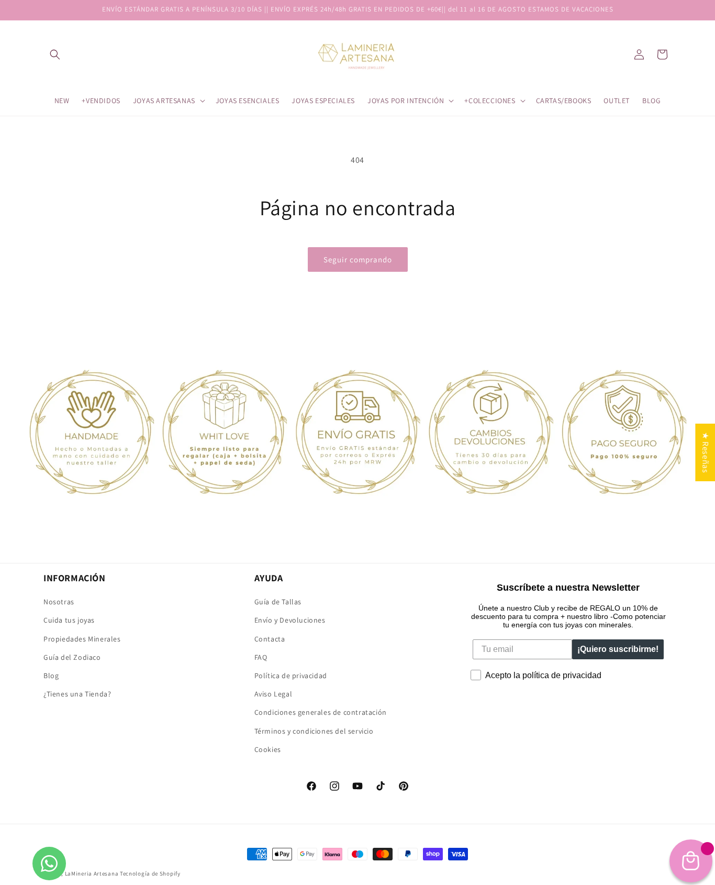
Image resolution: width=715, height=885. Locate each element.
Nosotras (58, 601)
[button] (54, 54)
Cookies (267, 749)
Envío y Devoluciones (290, 620)
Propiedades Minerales (82, 639)
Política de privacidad (290, 675)
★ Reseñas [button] (705, 452)
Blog (51, 675)
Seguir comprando (357, 259)
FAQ (260, 657)
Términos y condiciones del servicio (314, 731)
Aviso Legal (273, 694)
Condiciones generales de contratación (320, 712)
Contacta (269, 639)
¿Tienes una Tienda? (77, 694)
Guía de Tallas (277, 601)
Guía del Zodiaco (72, 657)
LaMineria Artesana (92, 873)
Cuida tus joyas (69, 620)
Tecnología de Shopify (150, 873)
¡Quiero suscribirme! (617, 649)
